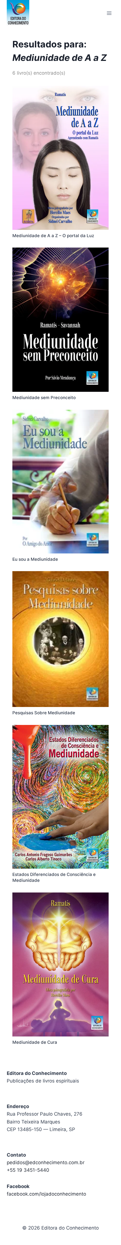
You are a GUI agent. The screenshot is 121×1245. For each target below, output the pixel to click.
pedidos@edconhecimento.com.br (45, 1162)
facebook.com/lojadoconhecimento (46, 1194)
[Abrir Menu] (109, 13)
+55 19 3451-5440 (28, 1170)
